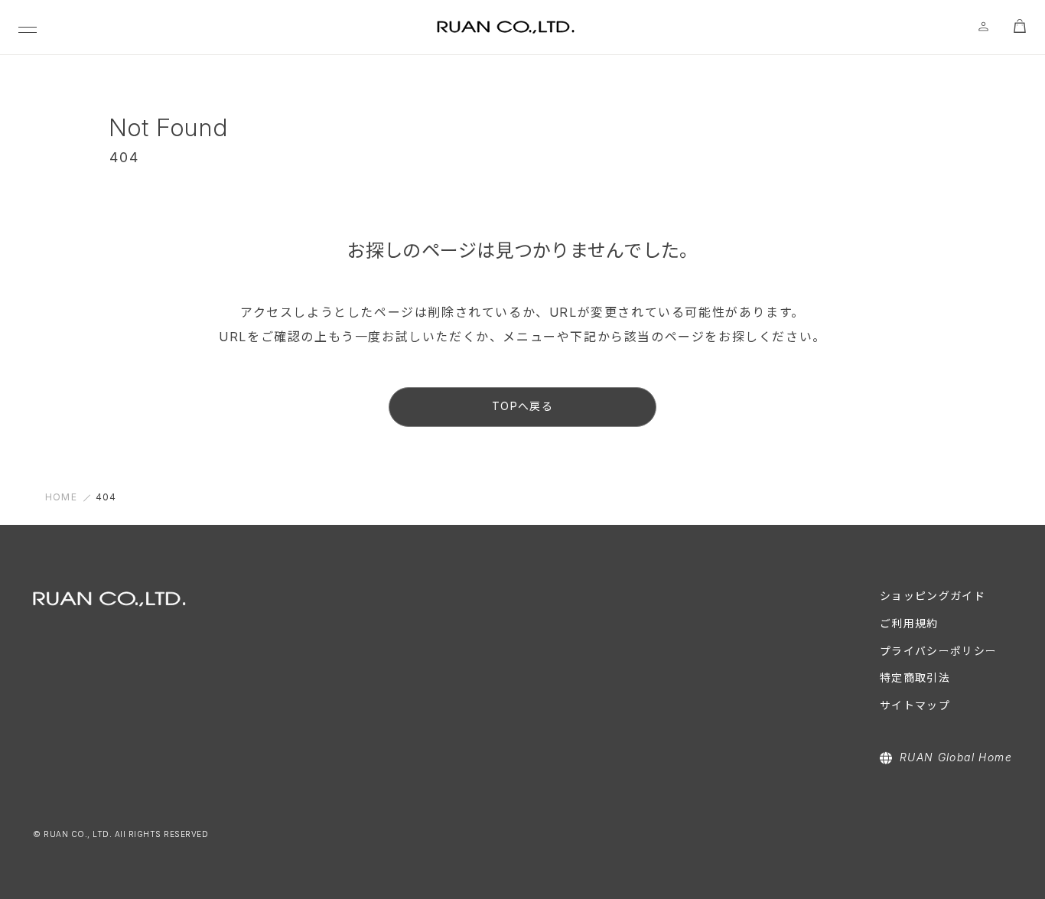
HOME (61, 497)
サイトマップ (915, 705)
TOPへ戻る (522, 406)
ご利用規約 (909, 623)
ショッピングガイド (933, 596)
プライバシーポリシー (939, 651)
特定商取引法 (915, 678)
